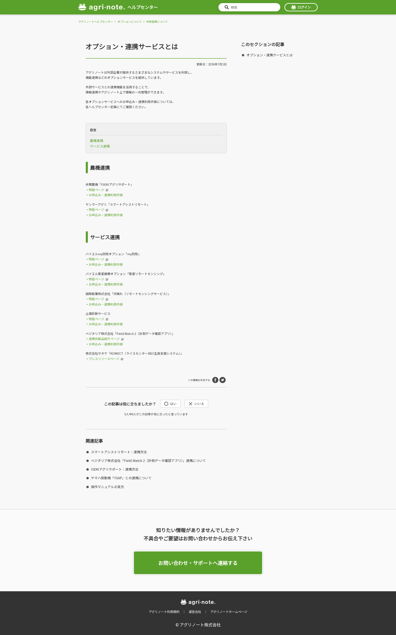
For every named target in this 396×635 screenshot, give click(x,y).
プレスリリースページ (104, 358)
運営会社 (195, 611)
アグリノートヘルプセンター (95, 22)
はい (173, 403)
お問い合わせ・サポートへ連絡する (198, 562)
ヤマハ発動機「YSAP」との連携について (121, 477)
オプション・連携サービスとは (269, 54)
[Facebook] (215, 380)
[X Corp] (222, 380)
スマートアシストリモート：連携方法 (119, 451)
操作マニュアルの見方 (107, 486)
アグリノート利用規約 (164, 611)
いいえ (199, 403)
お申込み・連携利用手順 (106, 195)
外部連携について (157, 22)
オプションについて (130, 22)
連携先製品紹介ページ (104, 338)
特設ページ (96, 190)
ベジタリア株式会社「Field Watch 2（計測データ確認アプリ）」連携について (148, 460)
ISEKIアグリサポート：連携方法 (114, 469)
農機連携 (96, 140)
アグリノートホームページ (228, 611)
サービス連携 (100, 146)
